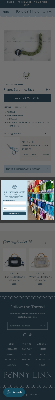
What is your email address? (9, 200)
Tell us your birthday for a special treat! (11, 205)
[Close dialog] (52, 182)
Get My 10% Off (14, 213)
